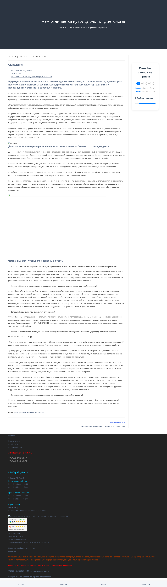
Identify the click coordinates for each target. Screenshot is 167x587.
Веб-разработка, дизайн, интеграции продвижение (29, 576)
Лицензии (12, 551)
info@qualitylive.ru (18, 472)
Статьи (12, 56)
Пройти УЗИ (13, 444)
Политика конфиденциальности (21, 548)
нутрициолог (32, 412)
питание (41, 412)
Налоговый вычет (15, 447)
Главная (11, 435)
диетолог (22, 412)
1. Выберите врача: (144, 98)
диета (16, 412)
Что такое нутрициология (21, 70)
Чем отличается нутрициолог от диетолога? (92, 27)
